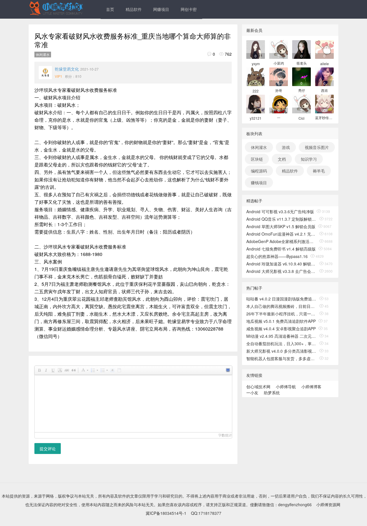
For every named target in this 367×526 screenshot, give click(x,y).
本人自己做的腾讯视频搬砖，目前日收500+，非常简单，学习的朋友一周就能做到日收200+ (281, 306)
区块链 (257, 159)
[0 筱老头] (301, 48)
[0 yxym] (255, 48)
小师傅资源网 (328, 504)
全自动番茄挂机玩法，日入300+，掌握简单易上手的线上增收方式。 (281, 343)
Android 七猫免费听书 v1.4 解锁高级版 (281, 249)
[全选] (112, 370)
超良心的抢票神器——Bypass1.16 (277, 256)
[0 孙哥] (278, 76)
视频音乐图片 (317, 147)
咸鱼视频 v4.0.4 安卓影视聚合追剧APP (281, 328)
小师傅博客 (311, 386)
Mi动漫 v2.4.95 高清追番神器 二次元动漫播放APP (281, 336)
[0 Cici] (301, 103)
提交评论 (48, 448)
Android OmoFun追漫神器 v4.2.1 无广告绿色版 (281, 234)
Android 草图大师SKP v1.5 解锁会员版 (280, 226)
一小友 (252, 392)
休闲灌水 (43, 54)
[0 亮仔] (301, 76)
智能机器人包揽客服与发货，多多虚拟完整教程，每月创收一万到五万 (281, 358)
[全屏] (228, 370)
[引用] (73, 370)
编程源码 (259, 171)
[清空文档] (119, 370)
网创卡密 (189, 9)
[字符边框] (60, 370)
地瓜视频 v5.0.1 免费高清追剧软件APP (281, 321)
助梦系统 (272, 392)
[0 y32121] (255, 103)
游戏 (286, 147)
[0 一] (278, 103)
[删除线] (66, 370)
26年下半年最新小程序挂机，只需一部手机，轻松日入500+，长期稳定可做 (281, 314)
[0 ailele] (324, 48)
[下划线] (53, 370)
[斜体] (46, 370)
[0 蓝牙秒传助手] (324, 103)
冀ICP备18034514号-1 (166, 513)
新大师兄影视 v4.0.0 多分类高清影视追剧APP (281, 351)
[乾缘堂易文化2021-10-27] (45, 72)
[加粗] (39, 370)
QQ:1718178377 (206, 513)
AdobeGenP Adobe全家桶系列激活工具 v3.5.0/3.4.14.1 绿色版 (281, 241)
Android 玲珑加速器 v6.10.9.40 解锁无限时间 (281, 264)
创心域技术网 (258, 386)
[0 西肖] (324, 76)
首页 (110, 9)
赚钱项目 (259, 182)
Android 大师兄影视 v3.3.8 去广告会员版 (281, 271)
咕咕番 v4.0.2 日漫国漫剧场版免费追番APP (281, 299)
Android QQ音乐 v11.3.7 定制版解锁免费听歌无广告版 (281, 219)
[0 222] (255, 76)
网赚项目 (161, 9)
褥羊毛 (319, 171)
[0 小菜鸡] (278, 48)
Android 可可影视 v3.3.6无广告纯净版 (280, 211)
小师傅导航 (286, 386)
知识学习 (309, 159)
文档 (282, 159)
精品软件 (134, 9)
